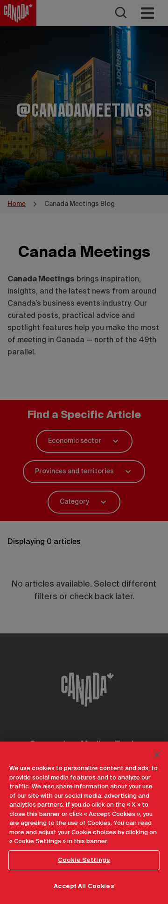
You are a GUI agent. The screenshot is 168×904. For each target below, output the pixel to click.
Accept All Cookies (84, 886)
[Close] (157, 754)
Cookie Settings (84, 860)
